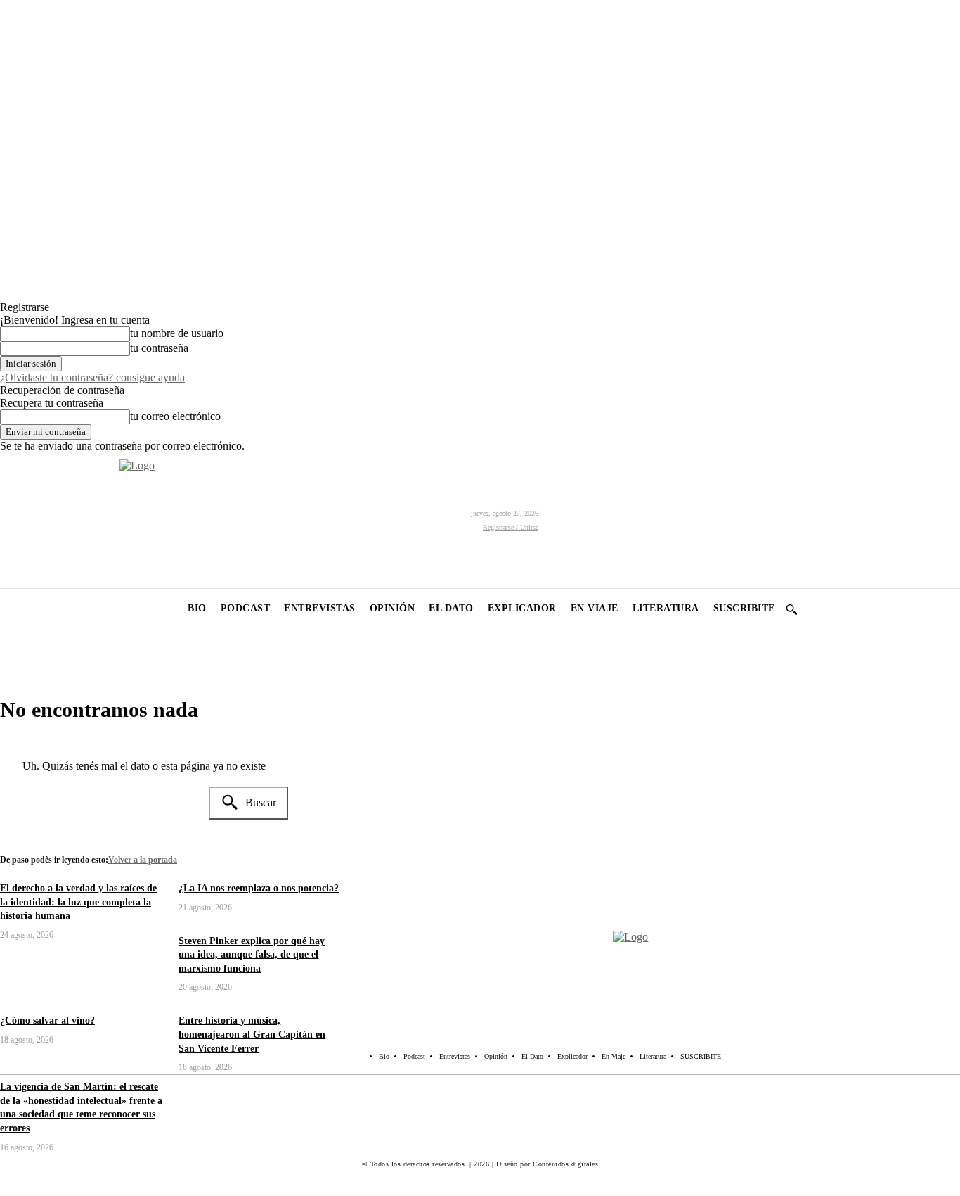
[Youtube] (107, 520)
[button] (791, 609)
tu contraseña (159, 348)
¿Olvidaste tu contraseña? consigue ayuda (92, 377)
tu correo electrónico (175, 416)
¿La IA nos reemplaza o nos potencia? (259, 888)
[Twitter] (75, 520)
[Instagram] (44, 520)
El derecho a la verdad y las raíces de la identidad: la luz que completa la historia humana (78, 902)
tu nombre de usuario (176, 333)
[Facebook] (12, 520)
